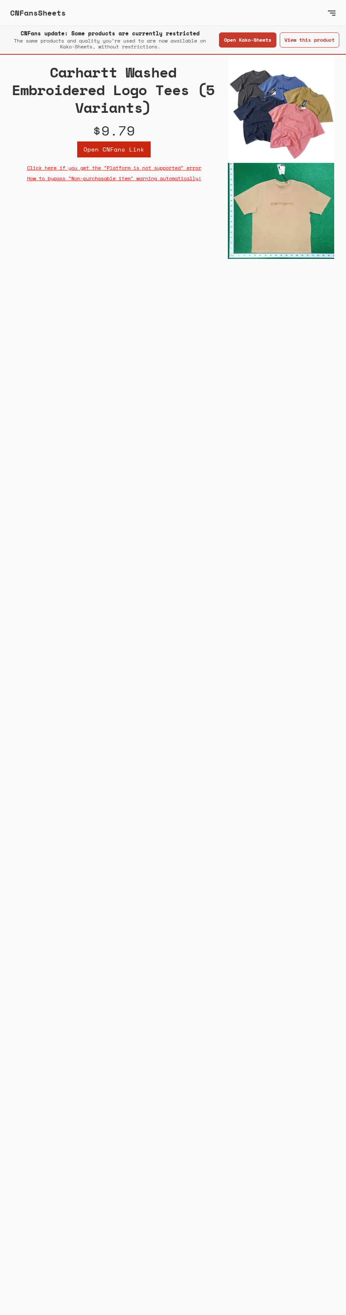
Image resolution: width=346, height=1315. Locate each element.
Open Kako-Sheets (247, 39)
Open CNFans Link (114, 149)
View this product (309, 39)
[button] (331, 13)
